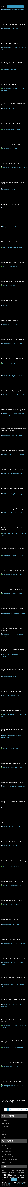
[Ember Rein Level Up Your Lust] (14, 683)
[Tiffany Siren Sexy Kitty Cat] (14, 312)
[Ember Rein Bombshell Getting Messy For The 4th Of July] (14, 1091)
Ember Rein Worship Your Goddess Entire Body (12, 63)
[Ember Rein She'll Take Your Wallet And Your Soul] (14, 1011)
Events (4, 1146)
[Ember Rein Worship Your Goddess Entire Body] (14, 54)
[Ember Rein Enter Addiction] (14, 35)
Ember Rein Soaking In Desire (10, 939)
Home (4, 1137)
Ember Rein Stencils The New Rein (12, 358)
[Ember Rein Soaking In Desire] (14, 931)
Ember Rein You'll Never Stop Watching (13, 861)
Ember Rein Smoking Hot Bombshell (12, 1062)
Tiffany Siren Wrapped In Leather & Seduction (12, 670)
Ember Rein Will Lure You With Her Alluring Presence (12, 1041)
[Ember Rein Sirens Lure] (14, 76)
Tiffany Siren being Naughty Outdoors (12, 262)
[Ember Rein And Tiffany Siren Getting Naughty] (14, 640)
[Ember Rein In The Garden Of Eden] (14, 599)
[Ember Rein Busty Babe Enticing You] (14, 562)
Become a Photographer (9, 1159)
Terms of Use (6, 1151)
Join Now (5, 1120)
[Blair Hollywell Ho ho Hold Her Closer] (14, 480)
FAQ (3, 1132)
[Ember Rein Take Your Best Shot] (14, 1072)
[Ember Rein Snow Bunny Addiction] (14, 115)
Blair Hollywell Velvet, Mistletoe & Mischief (11, 528)
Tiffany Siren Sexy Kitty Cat (9, 321)
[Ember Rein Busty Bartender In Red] (14, 580)
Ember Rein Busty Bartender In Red (12, 589)
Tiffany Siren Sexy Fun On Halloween (12, 339)
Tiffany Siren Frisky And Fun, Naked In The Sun (13, 730)
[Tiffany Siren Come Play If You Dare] (14, 891)
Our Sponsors (6, 1148)
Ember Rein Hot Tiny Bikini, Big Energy (13, 24)
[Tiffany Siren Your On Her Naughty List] (14, 401)
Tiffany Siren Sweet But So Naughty (12, 881)
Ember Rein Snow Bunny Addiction (12, 124)
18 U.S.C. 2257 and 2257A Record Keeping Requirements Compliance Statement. (13, 1172)
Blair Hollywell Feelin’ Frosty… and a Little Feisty (12, 549)
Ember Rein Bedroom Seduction (11, 144)
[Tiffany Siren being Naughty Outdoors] (14, 254)
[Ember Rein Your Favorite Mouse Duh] (14, 214)
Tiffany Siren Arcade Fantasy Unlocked (13, 823)
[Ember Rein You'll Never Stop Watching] (14, 852)
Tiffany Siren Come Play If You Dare (12, 900)
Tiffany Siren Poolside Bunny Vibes (12, 782)
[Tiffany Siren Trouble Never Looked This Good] (14, 792)
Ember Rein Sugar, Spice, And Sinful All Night (13, 1000)
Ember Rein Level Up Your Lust (11, 691)
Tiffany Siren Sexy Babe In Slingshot (12, 281)
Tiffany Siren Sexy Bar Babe (10, 300)
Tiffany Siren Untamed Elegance (11, 710)
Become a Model (7, 1157)
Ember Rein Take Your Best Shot (11, 1081)
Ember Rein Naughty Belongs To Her (12, 391)
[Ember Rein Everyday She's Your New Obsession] (14, 95)
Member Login (6, 1123)
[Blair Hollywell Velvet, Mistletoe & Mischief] (14, 519)
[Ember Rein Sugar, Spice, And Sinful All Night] (14, 991)
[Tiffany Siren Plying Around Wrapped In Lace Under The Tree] (14, 420)
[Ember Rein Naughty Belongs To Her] (14, 382)
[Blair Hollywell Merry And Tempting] (14, 500)
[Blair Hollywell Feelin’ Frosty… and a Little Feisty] (14, 540)
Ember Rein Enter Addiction (9, 43)
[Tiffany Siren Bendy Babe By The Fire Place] (14, 173)
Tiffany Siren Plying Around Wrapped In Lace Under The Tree (13, 429)
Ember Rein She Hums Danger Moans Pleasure (13, 978)
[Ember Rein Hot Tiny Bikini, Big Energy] (14, 16)
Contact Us (5, 1126)
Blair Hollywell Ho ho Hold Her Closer (12, 488)
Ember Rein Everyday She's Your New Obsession (13, 104)
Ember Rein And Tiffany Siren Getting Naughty (12, 649)
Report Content (7, 1162)
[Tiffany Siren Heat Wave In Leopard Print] (14, 754)
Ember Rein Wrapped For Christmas (12, 450)
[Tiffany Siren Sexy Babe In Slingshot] (14, 273)
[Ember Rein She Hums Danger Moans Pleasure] (14, 969)
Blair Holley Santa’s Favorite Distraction (13, 469)
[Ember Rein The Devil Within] (14, 195)
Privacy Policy (6, 1154)
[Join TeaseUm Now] (14, 366)
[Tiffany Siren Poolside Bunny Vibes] (14, 773)
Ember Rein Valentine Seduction (11, 163)
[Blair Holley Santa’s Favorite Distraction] (14, 461)
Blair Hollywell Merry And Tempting (12, 509)
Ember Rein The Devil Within (10, 204)
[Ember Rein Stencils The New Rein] (14, 350)
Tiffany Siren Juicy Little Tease (10, 919)
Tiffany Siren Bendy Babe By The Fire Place (13, 182)
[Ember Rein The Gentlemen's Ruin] (14, 833)
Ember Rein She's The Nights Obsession (14, 958)
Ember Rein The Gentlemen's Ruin (12, 842)
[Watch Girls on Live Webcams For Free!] (14, 739)
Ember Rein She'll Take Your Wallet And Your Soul (13, 1020)
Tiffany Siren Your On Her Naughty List (13, 410)
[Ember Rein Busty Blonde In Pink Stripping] (14, 620)
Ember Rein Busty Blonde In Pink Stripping (11, 629)
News (4, 1129)
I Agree (14, 1179)
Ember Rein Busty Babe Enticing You (12, 570)
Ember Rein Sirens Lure (8, 84)
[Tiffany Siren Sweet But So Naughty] (14, 873)
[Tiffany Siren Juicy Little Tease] (14, 910)
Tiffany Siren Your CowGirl (9, 242)
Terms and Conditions (17, 1183)
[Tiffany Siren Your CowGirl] (14, 233)
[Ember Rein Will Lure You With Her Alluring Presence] (14, 1032)
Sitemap (4, 1134)
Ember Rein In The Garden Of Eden (12, 608)
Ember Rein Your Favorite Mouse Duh (13, 223)
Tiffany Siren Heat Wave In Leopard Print (14, 763)
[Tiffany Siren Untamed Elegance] (14, 702)
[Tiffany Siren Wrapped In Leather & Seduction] (14, 661)
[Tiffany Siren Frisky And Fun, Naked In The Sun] (14, 721)
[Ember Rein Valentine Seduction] (14, 154)
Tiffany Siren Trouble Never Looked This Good (13, 801)
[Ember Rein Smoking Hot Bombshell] (14, 1054)
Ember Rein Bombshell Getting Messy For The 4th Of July (13, 1101)
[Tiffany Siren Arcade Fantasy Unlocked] (14, 814)
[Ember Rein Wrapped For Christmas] (14, 442)
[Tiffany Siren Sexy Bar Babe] (14, 291)
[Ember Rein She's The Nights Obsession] (14, 950)
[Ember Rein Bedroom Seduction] (14, 136)
